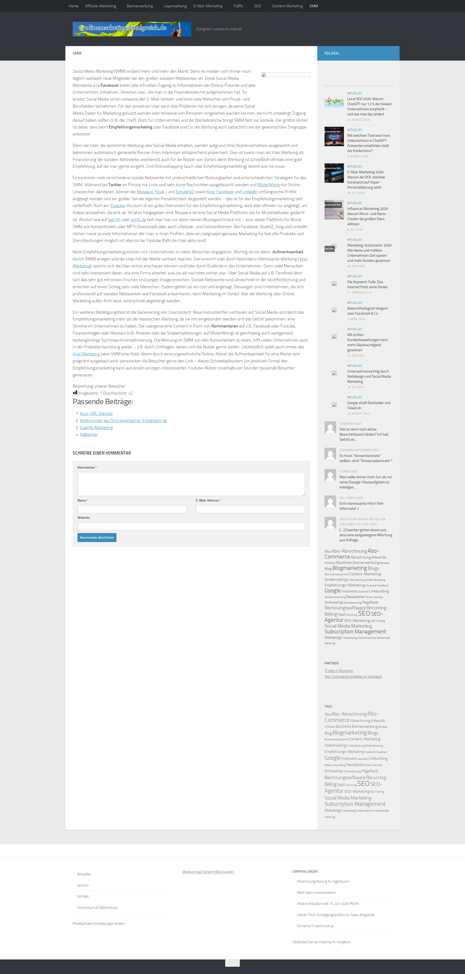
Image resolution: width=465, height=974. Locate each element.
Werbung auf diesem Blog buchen (208, 872)
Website (84, 518)
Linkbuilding (379, 591)
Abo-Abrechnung (349, 551)
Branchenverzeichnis (336, 574)
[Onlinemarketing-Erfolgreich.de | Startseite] (132, 29)
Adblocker (89, 434)
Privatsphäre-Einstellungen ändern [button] (99, 923)
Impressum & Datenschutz (97, 907)
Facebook (225, 191)
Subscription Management (355, 631)
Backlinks (344, 562)
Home (73, 6)
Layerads (363, 591)
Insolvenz (349, 591)
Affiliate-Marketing (100, 6)
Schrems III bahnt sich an (315, 926)
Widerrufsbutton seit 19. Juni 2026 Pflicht (328, 904)
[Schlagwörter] (383, 83)
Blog (328, 568)
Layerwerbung (175, 6)
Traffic (238, 6)
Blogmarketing (350, 568)
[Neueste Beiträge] (333, 83)
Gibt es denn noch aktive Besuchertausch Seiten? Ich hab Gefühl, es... (364, 434)
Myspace (145, 191)
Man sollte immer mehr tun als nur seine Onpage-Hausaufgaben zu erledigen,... (366, 482)
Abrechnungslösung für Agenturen (323, 881)
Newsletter (355, 596)
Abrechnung (361, 557)
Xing (211, 191)
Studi (159, 191)
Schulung (352, 614)
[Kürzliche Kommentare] (366, 83)
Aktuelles (354, 93)
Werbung (330, 643)
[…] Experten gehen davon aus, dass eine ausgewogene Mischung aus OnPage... (366, 535)
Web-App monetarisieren (316, 892)
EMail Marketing (376, 580)
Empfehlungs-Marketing (345, 585)
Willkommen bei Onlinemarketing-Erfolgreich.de (123, 420)
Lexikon (83, 885)
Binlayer (384, 563)
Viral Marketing (86, 354)
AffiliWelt (330, 563)
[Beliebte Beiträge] (349, 83)
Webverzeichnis (367, 637)
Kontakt (83, 896)
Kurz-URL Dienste (96, 413)
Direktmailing (336, 579)
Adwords (379, 557)
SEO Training (378, 621)
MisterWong (268, 184)
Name (83, 500)
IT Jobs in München (339, 671)
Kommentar (87, 467)
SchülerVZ (185, 191)
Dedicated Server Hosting (312, 942)
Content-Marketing (365, 574)
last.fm (114, 219)
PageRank (370, 602)
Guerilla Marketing (96, 427)
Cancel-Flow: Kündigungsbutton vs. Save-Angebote (336, 915)
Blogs (373, 568)
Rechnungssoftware (345, 608)
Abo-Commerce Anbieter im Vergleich (353, 676)
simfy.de (138, 219)
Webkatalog (350, 637)
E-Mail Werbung (357, 580)
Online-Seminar (374, 597)
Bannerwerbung (140, 6)
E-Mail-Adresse (208, 500)
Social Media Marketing (348, 626)
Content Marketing (287, 6)
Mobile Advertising (335, 597)
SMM (314, 6)
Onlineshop (334, 602)
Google (333, 590)
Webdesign (333, 637)
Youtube (117, 205)
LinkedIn (249, 191)
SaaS (342, 614)
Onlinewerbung (352, 602)
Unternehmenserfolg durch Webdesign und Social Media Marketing (369, 376)
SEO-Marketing (357, 620)
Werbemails (383, 637)
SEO (257, 6)
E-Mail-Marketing (208, 6)
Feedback (382, 585)
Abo (328, 551)
